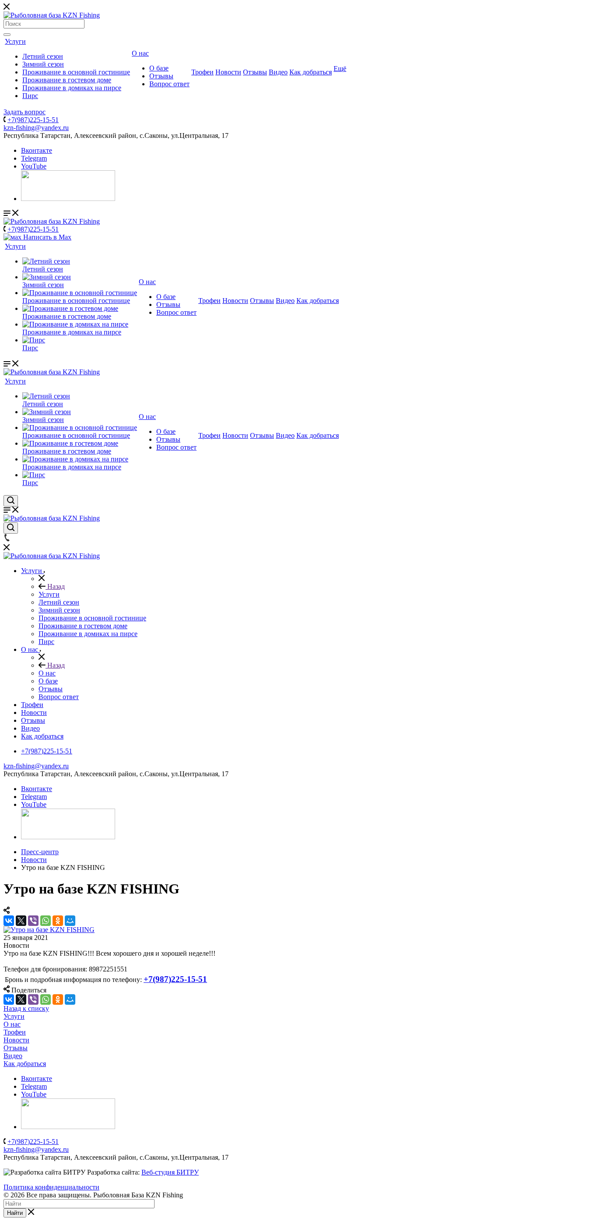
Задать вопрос (25, 112)
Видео (278, 72)
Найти (15, 1213)
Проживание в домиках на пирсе (71, 87)
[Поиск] (7, 34)
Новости (228, 72)
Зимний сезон (43, 64)
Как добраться (310, 72)
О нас (140, 53)
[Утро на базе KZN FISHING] (49, 929)
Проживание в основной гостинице (76, 72)
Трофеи (202, 72)
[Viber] (33, 920)
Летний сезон (42, 56)
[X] (21, 920)
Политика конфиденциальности (51, 1187)
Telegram (34, 158)
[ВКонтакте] (9, 920)
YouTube (33, 166)
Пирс (30, 95)
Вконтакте (36, 150)
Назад (55, 586)
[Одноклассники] (58, 920)
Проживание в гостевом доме (66, 80)
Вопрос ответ (169, 84)
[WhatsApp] (45, 920)
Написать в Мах (46, 237)
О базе (159, 68)
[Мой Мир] (70, 920)
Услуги (15, 41)
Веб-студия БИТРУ (170, 1172)
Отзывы (161, 76)
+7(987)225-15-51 (33, 119)
